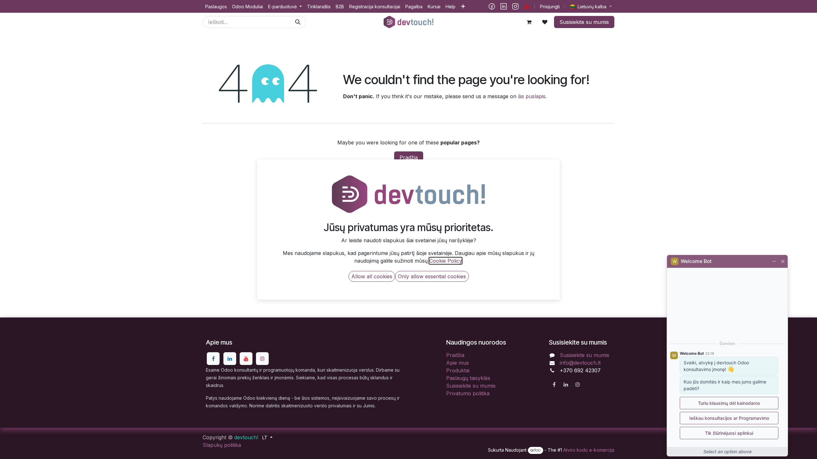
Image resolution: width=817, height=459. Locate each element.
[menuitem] (216, 6)
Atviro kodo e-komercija (588, 450)
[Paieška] (298, 22)
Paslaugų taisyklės (468, 378)
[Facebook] (492, 6)
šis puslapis (531, 96)
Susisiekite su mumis (584, 22)
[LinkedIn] (503, 6)
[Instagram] (515, 6)
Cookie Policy (445, 261)
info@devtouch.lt (580, 363)
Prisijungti (550, 6)
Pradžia (409, 157)
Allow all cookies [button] (371, 276)
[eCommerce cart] (529, 22)
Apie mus (457, 363)
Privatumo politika (468, 393)
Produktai (457, 370)
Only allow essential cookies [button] (432, 276)
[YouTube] (527, 6)
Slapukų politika (222, 445)
